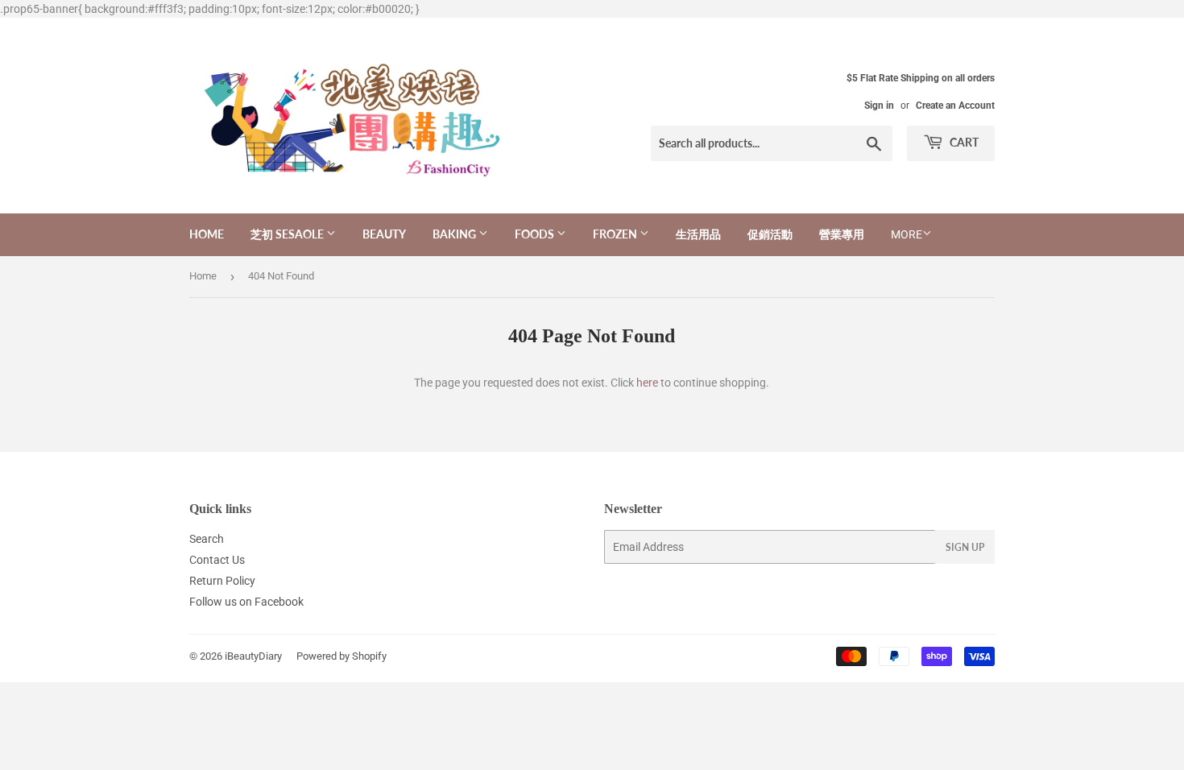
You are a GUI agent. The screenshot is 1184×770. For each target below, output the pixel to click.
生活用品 (698, 234)
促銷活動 (770, 234)
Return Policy (222, 580)
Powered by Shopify (341, 656)
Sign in (879, 105)
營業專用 (841, 234)
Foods (536, 234)
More (906, 234)
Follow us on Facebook (246, 601)
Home (206, 234)
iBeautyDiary (253, 656)
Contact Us (217, 559)
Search (206, 538)
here (647, 382)
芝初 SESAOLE (288, 234)
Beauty (384, 234)
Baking (455, 234)
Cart (963, 142)
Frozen (616, 234)
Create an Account (955, 105)
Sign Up (965, 547)
